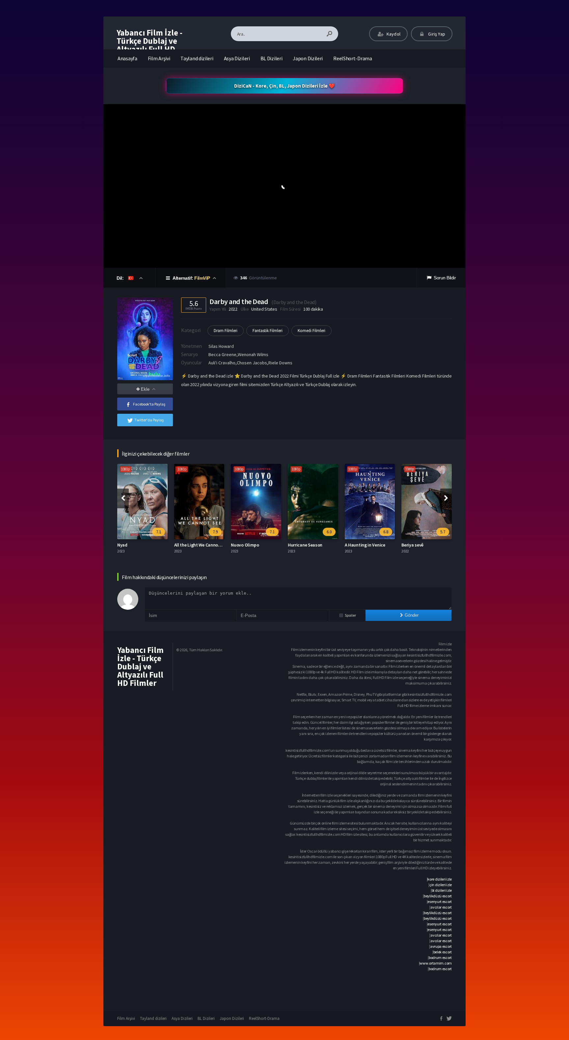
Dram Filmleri (225, 330)
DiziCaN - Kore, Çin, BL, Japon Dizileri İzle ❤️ (284, 86)
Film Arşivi (159, 58)
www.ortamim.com (436, 963)
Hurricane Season (305, 545)
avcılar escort (441, 907)
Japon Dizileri (308, 58)
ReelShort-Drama (352, 58)
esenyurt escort (439, 901)
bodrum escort (440, 957)
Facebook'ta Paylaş (149, 404)
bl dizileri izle (442, 890)
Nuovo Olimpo (245, 545)
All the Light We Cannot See (201, 545)
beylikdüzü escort (438, 895)
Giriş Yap (436, 34)
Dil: (121, 278)
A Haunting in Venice (365, 545)
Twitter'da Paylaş (149, 419)
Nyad (122, 545)
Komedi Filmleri (311, 330)
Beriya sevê (412, 545)
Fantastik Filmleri (268, 330)
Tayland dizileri (196, 58)
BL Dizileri (271, 58)
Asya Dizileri (237, 58)
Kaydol (393, 34)
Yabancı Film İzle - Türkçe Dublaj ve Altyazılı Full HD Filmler (149, 45)
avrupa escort (441, 946)
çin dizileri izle (440, 884)
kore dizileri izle (439, 879)
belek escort (442, 951)
